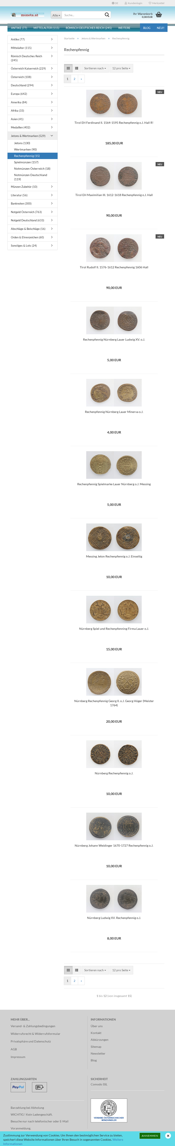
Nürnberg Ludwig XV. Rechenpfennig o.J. (114, 918)
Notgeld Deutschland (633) (27, 220)
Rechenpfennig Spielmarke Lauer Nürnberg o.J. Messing (114, 484)
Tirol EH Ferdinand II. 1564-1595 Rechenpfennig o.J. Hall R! (113, 122)
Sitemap (96, 1046)
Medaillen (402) (20, 127)
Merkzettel (157, 3)
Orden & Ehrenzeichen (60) (27, 237)
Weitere (124, 28)
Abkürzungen (99, 1039)
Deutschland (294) (22, 85)
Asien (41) (17, 119)
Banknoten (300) (21, 203)
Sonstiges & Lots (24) (24, 245)
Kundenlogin (134, 3)
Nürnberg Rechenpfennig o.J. (114, 773)
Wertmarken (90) (25, 149)
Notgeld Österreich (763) (26, 212)
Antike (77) (19, 28)
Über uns (97, 1026)
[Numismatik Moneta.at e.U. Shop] (27, 14)
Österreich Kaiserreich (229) (28, 68)
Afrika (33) (17, 110)
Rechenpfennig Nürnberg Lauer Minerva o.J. (114, 412)
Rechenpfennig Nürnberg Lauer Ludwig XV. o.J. (114, 339)
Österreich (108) (21, 77)
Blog (146, 28)
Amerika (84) (19, 102)
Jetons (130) (22, 143)
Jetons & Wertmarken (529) (28, 136)
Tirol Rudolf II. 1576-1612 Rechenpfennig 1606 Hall (114, 267)
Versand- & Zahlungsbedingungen (33, 1026)
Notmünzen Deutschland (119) (30, 177)
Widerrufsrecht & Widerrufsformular (35, 1033)
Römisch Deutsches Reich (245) (89, 28)
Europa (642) (19, 93)
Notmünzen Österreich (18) (32, 168)
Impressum (18, 1057)
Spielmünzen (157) (26, 162)
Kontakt (96, 1033)
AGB (14, 1049)
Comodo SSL (99, 1084)
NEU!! (160, 28)
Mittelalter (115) (46, 28)
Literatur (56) (19, 195)
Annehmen (150, 1135)
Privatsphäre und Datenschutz (31, 1041)
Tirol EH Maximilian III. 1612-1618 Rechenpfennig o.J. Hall (114, 195)
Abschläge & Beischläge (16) (28, 228)
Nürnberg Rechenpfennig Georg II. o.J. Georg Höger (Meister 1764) (114, 703)
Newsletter (98, 1053)
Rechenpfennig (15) (27, 156)
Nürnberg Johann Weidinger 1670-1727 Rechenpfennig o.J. (114, 845)
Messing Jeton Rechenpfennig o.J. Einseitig (114, 556)
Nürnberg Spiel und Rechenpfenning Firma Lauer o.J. (114, 628)
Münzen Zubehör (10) (24, 186)
